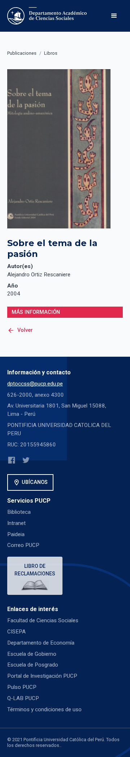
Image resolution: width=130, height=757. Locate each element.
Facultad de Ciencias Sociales (42, 620)
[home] (48, 16)
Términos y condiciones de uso (44, 709)
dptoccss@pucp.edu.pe (35, 383)
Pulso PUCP (21, 687)
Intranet (16, 523)
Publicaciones (21, 53)
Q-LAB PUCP (23, 698)
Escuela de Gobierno (31, 654)
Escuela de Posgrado (32, 665)
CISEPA (16, 631)
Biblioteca (19, 512)
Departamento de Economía (40, 643)
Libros (50, 53)
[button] (114, 16)
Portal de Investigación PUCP (42, 676)
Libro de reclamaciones (34, 569)
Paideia (16, 534)
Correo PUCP (23, 545)
